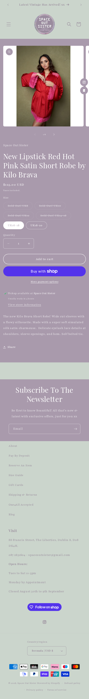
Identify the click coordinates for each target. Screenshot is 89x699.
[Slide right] (54, 134)
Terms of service (57, 689)
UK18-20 (36, 225)
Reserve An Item (20, 465)
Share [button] (12, 347)
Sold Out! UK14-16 (55, 216)
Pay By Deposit (19, 455)
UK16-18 (13, 225)
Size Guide (16, 475)
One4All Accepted (21, 504)
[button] (8, 24)
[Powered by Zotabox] (84, 90)
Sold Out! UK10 (52, 207)
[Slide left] (35, 134)
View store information (24, 304)
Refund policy (72, 683)
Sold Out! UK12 (21, 216)
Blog (12, 514)
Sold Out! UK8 (20, 207)
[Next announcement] (81, 5)
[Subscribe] (75, 429)
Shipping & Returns (23, 494)
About (13, 446)
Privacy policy (34, 689)
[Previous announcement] (8, 5)
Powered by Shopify (48, 683)
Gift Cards (16, 485)
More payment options (44, 281)
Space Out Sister (27, 683)
